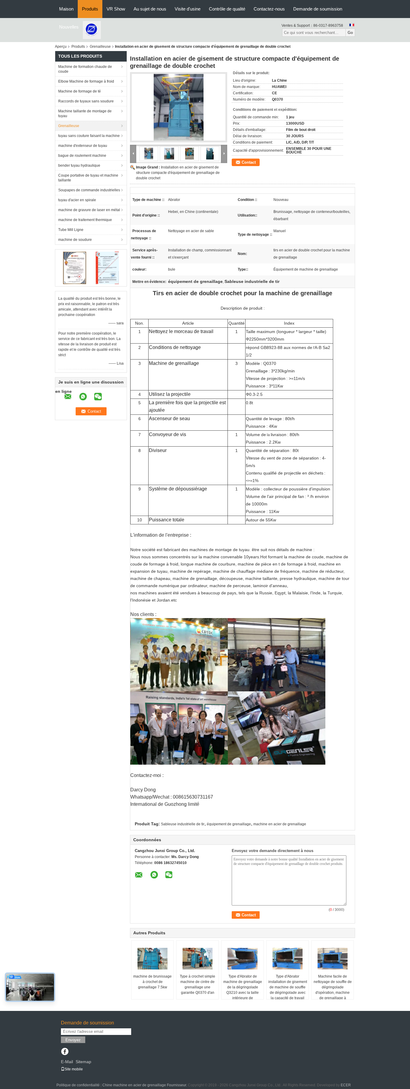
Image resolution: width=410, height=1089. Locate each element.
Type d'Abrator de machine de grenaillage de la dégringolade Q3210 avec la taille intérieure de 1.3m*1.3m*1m (242, 990)
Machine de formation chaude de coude (85, 69)
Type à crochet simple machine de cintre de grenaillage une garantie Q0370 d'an (197, 984)
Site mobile (74, 1069)
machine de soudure (75, 240)
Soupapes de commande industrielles (89, 190)
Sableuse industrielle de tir (182, 824)
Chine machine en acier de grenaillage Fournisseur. (145, 1085)
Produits (90, 8)
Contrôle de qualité (227, 8)
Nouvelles (69, 26)
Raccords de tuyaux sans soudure (86, 101)
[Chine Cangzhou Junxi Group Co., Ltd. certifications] (74, 267)
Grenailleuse (100, 46)
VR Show (116, 8)
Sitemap (83, 1061)
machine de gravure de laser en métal (89, 210)
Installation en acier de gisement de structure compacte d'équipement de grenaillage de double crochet (178, 172)
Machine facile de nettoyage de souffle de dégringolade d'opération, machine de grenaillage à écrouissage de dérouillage (333, 992)
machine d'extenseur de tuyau (82, 146)
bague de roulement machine (82, 155)
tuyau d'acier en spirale (77, 200)
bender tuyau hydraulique (79, 165)
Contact (249, 162)
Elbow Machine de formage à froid (86, 81)
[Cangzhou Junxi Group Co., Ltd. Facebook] (64, 1052)
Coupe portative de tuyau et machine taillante (88, 177)
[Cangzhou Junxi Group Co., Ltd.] (92, 30)
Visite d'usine (187, 8)
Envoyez (73, 1040)
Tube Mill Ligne (70, 230)
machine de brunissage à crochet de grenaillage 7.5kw (152, 981)
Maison (66, 8)
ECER (346, 1085)
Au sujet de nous (150, 8)
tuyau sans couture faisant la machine (89, 136)
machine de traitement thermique (85, 220)
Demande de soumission (317, 8)
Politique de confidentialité (78, 1085)
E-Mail (67, 1061)
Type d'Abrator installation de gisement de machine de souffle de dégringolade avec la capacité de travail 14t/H (287, 990)
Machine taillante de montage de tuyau (85, 113)
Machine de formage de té (79, 91)
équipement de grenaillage (229, 824)
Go (350, 32)
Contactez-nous (269, 8)
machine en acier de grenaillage (279, 824)
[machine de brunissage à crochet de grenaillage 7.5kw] (152, 959)
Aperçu (61, 46)
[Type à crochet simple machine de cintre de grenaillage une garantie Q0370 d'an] (197, 959)
